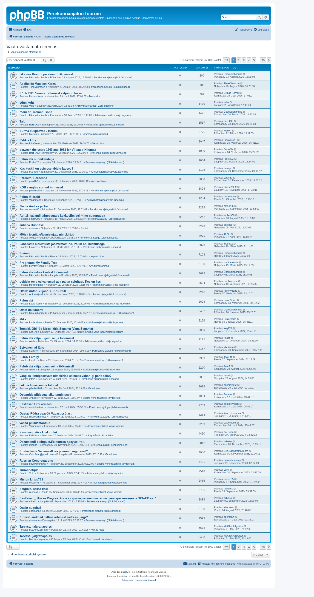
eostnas (33, 228)
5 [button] (254, 60)
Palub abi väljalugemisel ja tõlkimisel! (47, 366)
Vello (31, 105)
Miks (23, 319)
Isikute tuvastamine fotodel (39, 385)
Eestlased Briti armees (35, 404)
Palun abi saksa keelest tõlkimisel (44, 272)
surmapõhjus (29, 470)
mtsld (32, 379)
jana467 (33, 181)
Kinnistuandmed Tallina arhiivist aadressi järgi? (54, 517)
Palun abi (26, 300)
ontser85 (34, 209)
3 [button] (244, 60)
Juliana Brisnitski (32, 225)
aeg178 (33, 331)
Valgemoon (35, 200)
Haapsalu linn (96, 256)
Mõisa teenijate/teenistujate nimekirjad (47, 234)
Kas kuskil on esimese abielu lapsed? (46, 168)
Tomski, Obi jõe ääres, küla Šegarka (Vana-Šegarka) (56, 328)
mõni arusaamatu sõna (36, 112)
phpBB (124, 572)
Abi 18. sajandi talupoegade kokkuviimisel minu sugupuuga (62, 215)
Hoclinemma (36, 284)
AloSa (32, 237)
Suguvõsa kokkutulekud (100, 435)
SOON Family (29, 357)
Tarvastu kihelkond (101, 539)
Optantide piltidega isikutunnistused (45, 394)
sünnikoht (27, 102)
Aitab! (32, 341)
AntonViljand (36, 294)
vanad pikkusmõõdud (35, 423)
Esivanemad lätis (32, 347)
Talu (23, 121)
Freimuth (26, 253)
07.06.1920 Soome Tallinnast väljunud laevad (51, 93)
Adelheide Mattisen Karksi (38, 83)
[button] (226, 60)
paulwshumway (37, 463)
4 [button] (249, 60)
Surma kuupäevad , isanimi (39, 131)
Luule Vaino (35, 303)
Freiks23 (34, 162)
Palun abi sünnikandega (37, 159)
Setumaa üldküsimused (95, 134)
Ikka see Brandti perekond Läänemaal (46, 74)
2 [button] (239, 60)
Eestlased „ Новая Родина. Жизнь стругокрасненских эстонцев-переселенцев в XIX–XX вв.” (88, 498)
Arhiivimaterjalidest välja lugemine (95, 105)
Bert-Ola (34, 124)
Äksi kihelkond (99, 181)
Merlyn (33, 134)
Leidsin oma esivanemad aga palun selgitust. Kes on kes (60, 281)
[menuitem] (27, 29)
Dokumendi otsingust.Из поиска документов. (52, 441)
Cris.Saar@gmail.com (41, 454)
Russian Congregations (36, 460)
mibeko (33, 444)
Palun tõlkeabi (30, 197)
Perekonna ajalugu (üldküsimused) (113, 77)
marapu (33, 171)
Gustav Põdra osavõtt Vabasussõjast (45, 413)
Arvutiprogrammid (99, 265)
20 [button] (263, 60)
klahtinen (34, 350)
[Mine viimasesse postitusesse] (244, 74)
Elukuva (33, 247)
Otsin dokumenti (31, 310)
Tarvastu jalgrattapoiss (36, 526)
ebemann (34, 510)
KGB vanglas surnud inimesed (41, 187)
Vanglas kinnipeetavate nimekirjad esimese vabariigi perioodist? (65, 376)
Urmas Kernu (36, 96)
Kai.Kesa (34, 435)
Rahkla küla (28, 140)
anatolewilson (36, 407)
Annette (33, 397)
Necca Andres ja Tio (34, 206)
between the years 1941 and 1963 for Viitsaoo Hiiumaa (58, 149)
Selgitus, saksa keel (34, 489)
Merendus (94, 96)
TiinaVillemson (37, 86)
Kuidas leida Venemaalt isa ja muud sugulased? (54, 451)
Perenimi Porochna (33, 178)
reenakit (33, 492)
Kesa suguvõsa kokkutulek (38, 432)
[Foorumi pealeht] (27, 15)
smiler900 (34, 218)
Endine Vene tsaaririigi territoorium (104, 331)
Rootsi (84, 228)
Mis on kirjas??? (31, 479)
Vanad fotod (98, 143)
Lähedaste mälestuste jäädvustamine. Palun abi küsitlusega (62, 244)
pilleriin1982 (35, 190)
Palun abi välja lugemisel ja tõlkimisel (47, 338)
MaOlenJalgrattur (39, 529)
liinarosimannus (37, 416)
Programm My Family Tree (38, 262)
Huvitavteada (36, 265)
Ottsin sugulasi (30, 507)
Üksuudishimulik (38, 77)
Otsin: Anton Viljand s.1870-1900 (43, 291)
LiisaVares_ (35, 143)
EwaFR (33, 360)
